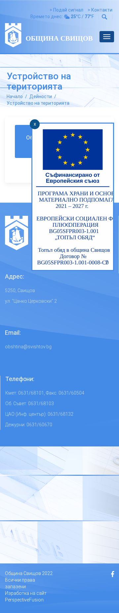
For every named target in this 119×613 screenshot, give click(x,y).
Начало (15, 96)
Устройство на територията (38, 103)
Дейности (40, 96)
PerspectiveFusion (24, 599)
